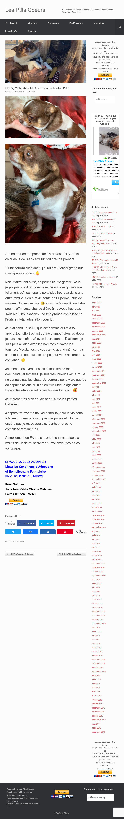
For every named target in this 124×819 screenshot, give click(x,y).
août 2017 (96, 723)
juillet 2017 (96, 727)
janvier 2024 (97, 414)
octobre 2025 (97, 330)
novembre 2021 (98, 519)
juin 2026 (96, 306)
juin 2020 (96, 587)
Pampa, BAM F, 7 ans (101, 226)
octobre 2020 (97, 571)
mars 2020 (96, 599)
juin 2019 (96, 635)
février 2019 (97, 651)
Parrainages (53, 23)
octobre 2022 (97, 475)
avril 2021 (96, 547)
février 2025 (97, 362)
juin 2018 (96, 683)
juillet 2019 (96, 631)
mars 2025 (96, 358)
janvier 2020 (97, 607)
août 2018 (96, 675)
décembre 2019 (98, 611)
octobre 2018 (97, 667)
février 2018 (97, 699)
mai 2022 (96, 495)
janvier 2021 (97, 559)
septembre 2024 (99, 382)
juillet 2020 (96, 583)
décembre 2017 (98, 707)
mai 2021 (96, 543)
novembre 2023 (98, 422)
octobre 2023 (97, 427)
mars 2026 (96, 314)
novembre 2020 (98, 567)
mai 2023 (96, 447)
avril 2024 (96, 402)
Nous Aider (99, 23)
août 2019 (96, 627)
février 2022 (97, 507)
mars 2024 (96, 406)
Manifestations (76, 23)
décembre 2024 (98, 370)
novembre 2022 (98, 471)
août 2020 (96, 579)
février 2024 (97, 411)
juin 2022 (96, 491)
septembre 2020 (99, 575)
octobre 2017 (97, 715)
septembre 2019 (99, 623)
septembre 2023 (99, 430)
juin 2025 (96, 346)
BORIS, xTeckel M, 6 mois (103, 277)
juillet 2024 (96, 390)
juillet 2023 (96, 438)
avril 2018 (96, 691)
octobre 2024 (97, 378)
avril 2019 (96, 643)
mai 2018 (96, 687)
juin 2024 (96, 394)
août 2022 (96, 483)
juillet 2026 (96, 302)
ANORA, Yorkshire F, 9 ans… (20, 554)
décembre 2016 (98, 731)
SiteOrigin (60, 813)
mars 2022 (96, 503)
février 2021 (97, 555)
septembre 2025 (99, 334)
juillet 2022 (96, 487)
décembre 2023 (98, 419)
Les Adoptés (11, 31)
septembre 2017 (99, 719)
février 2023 (97, 459)
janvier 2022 (97, 511)
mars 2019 (96, 647)
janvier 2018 (97, 703)
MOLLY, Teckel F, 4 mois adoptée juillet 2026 (103, 242)
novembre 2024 (98, 374)
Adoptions (32, 23)
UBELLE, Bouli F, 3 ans (102, 233)
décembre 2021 (98, 515)
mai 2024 (96, 398)
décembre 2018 (98, 659)
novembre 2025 (98, 326)
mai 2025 (96, 350)
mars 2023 (96, 455)
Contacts (32, 31)
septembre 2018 (99, 671)
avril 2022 (96, 499)
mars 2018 (96, 695)
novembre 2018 (98, 663)
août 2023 (96, 435)
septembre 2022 (99, 479)
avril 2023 (96, 451)
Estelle (32, 91)
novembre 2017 (98, 711)
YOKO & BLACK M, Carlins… (72, 554)
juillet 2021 (96, 535)
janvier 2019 (97, 655)
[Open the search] (119, 27)
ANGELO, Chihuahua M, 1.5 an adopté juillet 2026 (104, 252)
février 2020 (97, 603)
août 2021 (96, 531)
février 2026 (97, 318)
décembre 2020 (98, 563)
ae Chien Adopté (19, 541)
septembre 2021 (99, 527)
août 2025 (96, 338)
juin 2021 (96, 539)
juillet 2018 (96, 679)
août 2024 (96, 386)
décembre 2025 (98, 322)
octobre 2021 (97, 523)
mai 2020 (96, 591)
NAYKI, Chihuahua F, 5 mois (104, 284)
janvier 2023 (97, 463)
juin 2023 (96, 443)
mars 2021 (96, 551)
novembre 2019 (98, 615)
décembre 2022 (98, 467)
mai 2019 (96, 639)
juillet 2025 (96, 342)
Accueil (13, 23)
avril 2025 (96, 354)
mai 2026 (96, 310)
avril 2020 (96, 595)
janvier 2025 (97, 366)
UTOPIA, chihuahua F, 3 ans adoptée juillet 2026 (104, 268)
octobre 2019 (97, 619)
